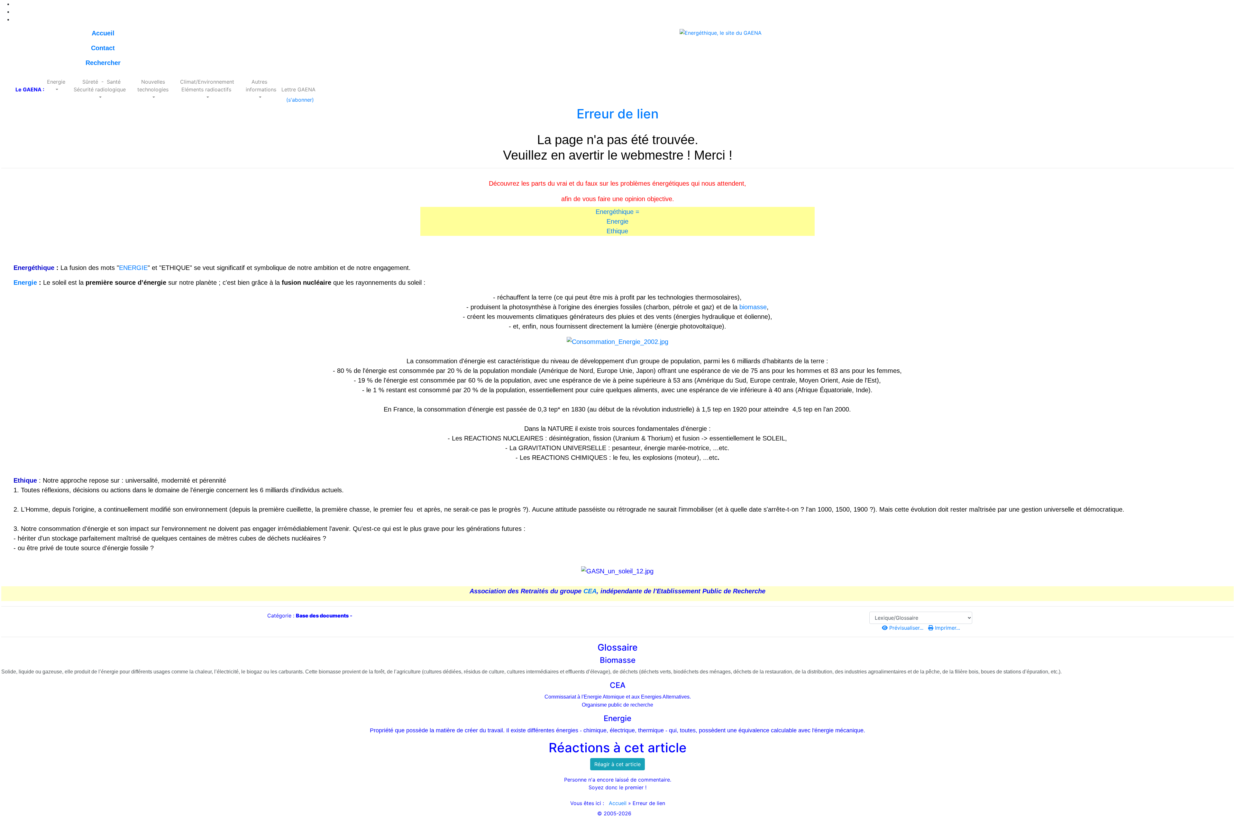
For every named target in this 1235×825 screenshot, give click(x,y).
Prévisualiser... (906, 628)
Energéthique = (617, 211)
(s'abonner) (298, 100)
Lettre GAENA (298, 89)
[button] (56, 85)
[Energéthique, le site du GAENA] (721, 32)
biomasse (753, 307)
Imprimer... (946, 628)
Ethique (617, 231)
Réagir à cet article (617, 764)
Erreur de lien (618, 114)
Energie (617, 221)
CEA (590, 591)
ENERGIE (133, 267)
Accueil (617, 803)
